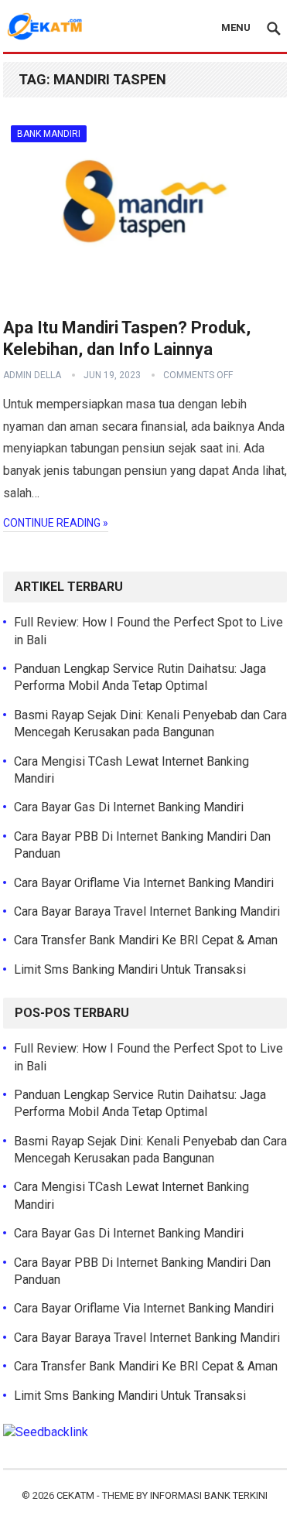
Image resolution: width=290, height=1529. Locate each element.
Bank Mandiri (48, 133)
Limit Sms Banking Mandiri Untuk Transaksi (130, 969)
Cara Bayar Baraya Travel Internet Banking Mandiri (147, 911)
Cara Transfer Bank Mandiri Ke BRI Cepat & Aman (146, 940)
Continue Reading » (55, 523)
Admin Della (32, 375)
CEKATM (75, 1495)
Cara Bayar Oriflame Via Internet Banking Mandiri (144, 882)
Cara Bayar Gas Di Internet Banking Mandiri (129, 807)
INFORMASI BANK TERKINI (209, 1495)
